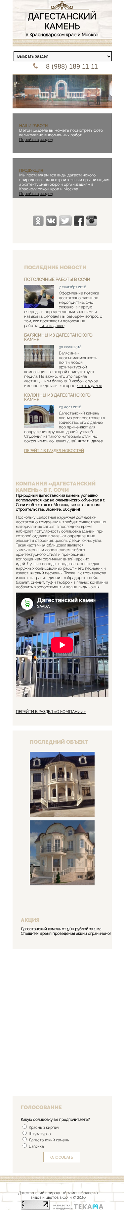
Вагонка (36, 1146)
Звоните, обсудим (62, 509)
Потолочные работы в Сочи (57, 279)
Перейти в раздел (36, 139)
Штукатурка (39, 1133)
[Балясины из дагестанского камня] (39, 357)
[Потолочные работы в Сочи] (39, 297)
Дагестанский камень (48, 1140)
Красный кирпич (43, 1127)
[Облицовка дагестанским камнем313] (62, 815)
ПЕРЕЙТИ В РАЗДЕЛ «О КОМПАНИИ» (51, 711)
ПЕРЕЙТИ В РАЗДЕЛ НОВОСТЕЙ (54, 450)
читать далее (52, 325)
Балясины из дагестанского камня (58, 337)
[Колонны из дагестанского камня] (39, 417)
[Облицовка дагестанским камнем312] (62, 884)
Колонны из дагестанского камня (57, 397)
